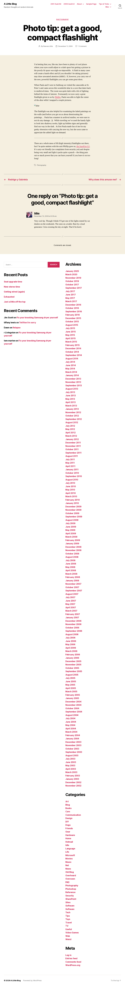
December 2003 (73, 742)
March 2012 (71, 436)
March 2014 (71, 372)
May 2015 (70, 335)
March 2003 (71, 772)
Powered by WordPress (32, 980)
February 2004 (72, 735)
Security (69, 895)
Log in (68, 955)
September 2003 (73, 752)
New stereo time (12, 287)
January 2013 (72, 409)
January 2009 (72, 543)
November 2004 (73, 705)
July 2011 (70, 459)
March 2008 (71, 574)
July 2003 (70, 759)
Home (68, 838)
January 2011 (72, 469)
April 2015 (70, 338)
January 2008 (72, 580)
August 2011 (71, 456)
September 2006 (73, 631)
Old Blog (69, 872)
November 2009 (73, 510)
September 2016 (73, 311)
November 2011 (73, 446)
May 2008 (70, 567)
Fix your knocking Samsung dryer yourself (37, 317)
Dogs (68, 825)
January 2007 (72, 617)
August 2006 (71, 634)
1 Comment (82, 46)
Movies (69, 858)
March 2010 (71, 496)
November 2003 (73, 745)
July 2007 (70, 597)
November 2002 (73, 785)
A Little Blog (10, 4)
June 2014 (70, 365)
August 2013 (71, 389)
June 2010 (70, 486)
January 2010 (72, 503)
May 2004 (70, 725)
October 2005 (72, 668)
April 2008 (70, 570)
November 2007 (73, 584)
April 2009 (70, 533)
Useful (68, 929)
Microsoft (70, 855)
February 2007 (72, 614)
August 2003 (71, 755)
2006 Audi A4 (69, 4)
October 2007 (72, 587)
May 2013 (70, 399)
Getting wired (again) (14, 292)
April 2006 (70, 648)
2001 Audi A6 (56, 4)
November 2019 (73, 278)
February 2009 (72, 540)
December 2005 (73, 661)
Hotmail (69, 842)
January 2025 (72, 271)
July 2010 (70, 483)
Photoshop (70, 889)
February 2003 (72, 775)
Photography (62, 19)
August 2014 (71, 358)
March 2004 (71, 732)
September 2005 (73, 671)
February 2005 (72, 695)
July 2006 (70, 638)
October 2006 (72, 627)
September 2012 (73, 419)
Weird (68, 939)
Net (67, 865)
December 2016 (73, 305)
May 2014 (70, 368)
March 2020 (71, 274)
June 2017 (70, 294)
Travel (68, 922)
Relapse (17, 327)
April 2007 (70, 607)
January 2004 (72, 738)
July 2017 (70, 291)
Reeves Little (48, 46)
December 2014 (73, 348)
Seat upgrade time (13, 281)
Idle (67, 845)
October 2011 (72, 449)
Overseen (70, 879)
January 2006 (72, 658)
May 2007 (70, 604)
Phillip (58, 97)
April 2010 (70, 493)
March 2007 (71, 611)
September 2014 (73, 355)
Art (67, 801)
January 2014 (72, 375)
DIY (67, 821)
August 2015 (71, 325)
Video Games (72, 932)
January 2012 (72, 439)
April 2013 (70, 402)
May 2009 (70, 530)
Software (69, 905)
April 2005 (70, 688)
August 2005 (71, 675)
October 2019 (72, 281)
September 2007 (73, 590)
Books (68, 808)
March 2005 (71, 691)
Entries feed (71, 958)
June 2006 (70, 641)
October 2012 (72, 416)
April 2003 (70, 769)
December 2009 (73, 506)
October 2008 (72, 553)
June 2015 (70, 331)
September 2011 (73, 453)
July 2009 (70, 523)
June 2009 (70, 527)
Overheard (70, 875)
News (68, 869)
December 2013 (73, 379)
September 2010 (73, 476)
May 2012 (70, 429)
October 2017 (72, 284)
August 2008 (71, 557)
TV (66, 926)
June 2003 (70, 762)
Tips (67, 916)
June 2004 (70, 722)
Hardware (70, 835)
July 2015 (70, 328)
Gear (67, 832)
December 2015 (73, 318)
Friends (69, 828)
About (79, 4)
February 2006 (72, 654)
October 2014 (72, 352)
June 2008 (70, 564)
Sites (68, 902)
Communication (73, 815)
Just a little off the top (14, 302)
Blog (67, 805)
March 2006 (71, 651)
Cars (67, 811)
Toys (67, 919)
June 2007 (70, 601)
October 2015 (72, 321)
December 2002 (73, 782)
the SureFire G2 (83, 146)
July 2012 (70, 426)
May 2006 (70, 644)
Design (68, 818)
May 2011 (70, 463)
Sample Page (91, 4)
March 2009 (71, 537)
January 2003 (72, 779)
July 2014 (70, 362)
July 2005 (70, 678)
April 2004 (70, 728)
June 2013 (70, 395)
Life (67, 852)
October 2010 (72, 473)
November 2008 (73, 550)
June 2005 (70, 681)
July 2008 (70, 560)
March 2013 (71, 405)
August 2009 (71, 520)
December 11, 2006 (65, 46)
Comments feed (73, 962)
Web (67, 936)
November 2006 (73, 624)
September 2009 (73, 516)
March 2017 (71, 301)
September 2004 (73, 711)
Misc (107, 7)
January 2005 (72, 698)
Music (68, 862)
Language (70, 848)
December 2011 (73, 442)
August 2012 (71, 422)
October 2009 (72, 513)
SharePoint (70, 899)
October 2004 (72, 708)
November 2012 (73, 412)
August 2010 (71, 479)
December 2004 (73, 701)
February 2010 (72, 500)
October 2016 (72, 308)
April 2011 (70, 466)
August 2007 (71, 594)
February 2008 (72, 577)
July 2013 (70, 392)
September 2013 (73, 385)
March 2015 (71, 342)
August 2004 (71, 715)
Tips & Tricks (104, 4)
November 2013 (73, 382)
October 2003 (72, 749)
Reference (70, 892)
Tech (67, 912)
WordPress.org (72, 965)
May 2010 (70, 490)
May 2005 (70, 685)
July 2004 (70, 718)
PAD (67, 882)
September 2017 (73, 288)
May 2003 (70, 765)
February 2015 (72, 345)
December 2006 (73, 621)
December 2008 (73, 547)
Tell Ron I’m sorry (27, 322)
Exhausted (9, 297)
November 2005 (73, 664)
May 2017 (70, 298)
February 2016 (72, 315)
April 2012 (70, 432)
